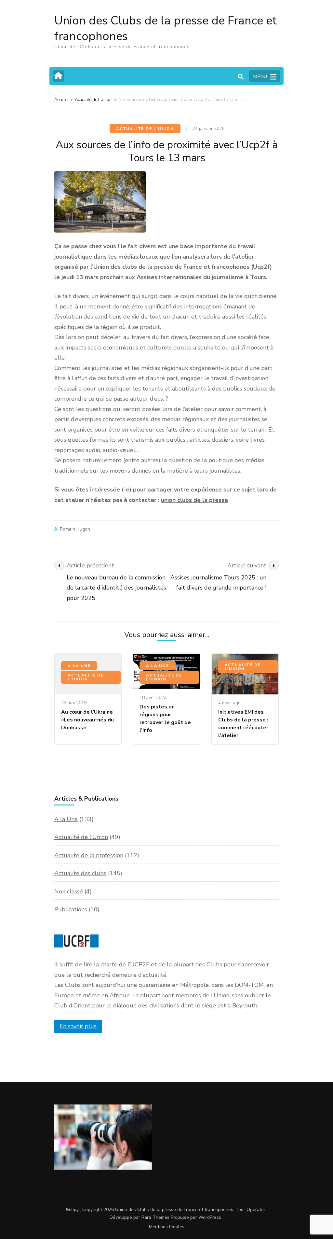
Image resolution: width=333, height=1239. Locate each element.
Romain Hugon (75, 529)
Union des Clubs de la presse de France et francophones (165, 28)
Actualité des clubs (80, 873)
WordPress (209, 1217)
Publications (70, 909)
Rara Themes (155, 1217)
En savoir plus (78, 1026)
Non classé (68, 891)
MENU (260, 76)
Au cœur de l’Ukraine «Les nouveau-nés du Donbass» (87, 719)
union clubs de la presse (194, 500)
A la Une (79, 665)
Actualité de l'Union (145, 128)
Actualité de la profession (88, 855)
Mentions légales (166, 1227)
